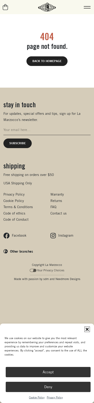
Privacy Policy (55, 397)
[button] (87, 329)
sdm (46, 279)
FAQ (53, 207)
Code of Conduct (16, 219)
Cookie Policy (36, 397)
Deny (48, 387)
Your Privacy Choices (50, 270)
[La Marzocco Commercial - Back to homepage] (47, 7)
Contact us (58, 213)
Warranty (57, 194)
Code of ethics (14, 213)
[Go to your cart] (5, 7)
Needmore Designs (67, 279)
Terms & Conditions (18, 207)
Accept (48, 372)
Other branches (21, 251)
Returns (56, 201)
